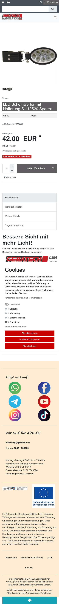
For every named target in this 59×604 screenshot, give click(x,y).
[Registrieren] (8, 2)
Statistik (13, 308)
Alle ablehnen (29, 345)
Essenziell (15, 304)
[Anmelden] (3, 2)
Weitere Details (12, 216)
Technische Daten (13, 207)
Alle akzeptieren (29, 333)
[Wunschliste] (41, 2)
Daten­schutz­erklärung (32, 557)
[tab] (29, 197)
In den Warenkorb (36, 168)
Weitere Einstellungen (15, 326)
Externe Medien (17, 317)
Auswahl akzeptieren (29, 339)
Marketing (15, 313)
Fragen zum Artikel (14, 225)
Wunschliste (11, 177)
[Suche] (53, 9)
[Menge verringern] (12, 170)
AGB (49, 557)
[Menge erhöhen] (12, 166)
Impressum (11, 557)
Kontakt (29, 567)
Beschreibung (11, 197)
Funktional (15, 322)
